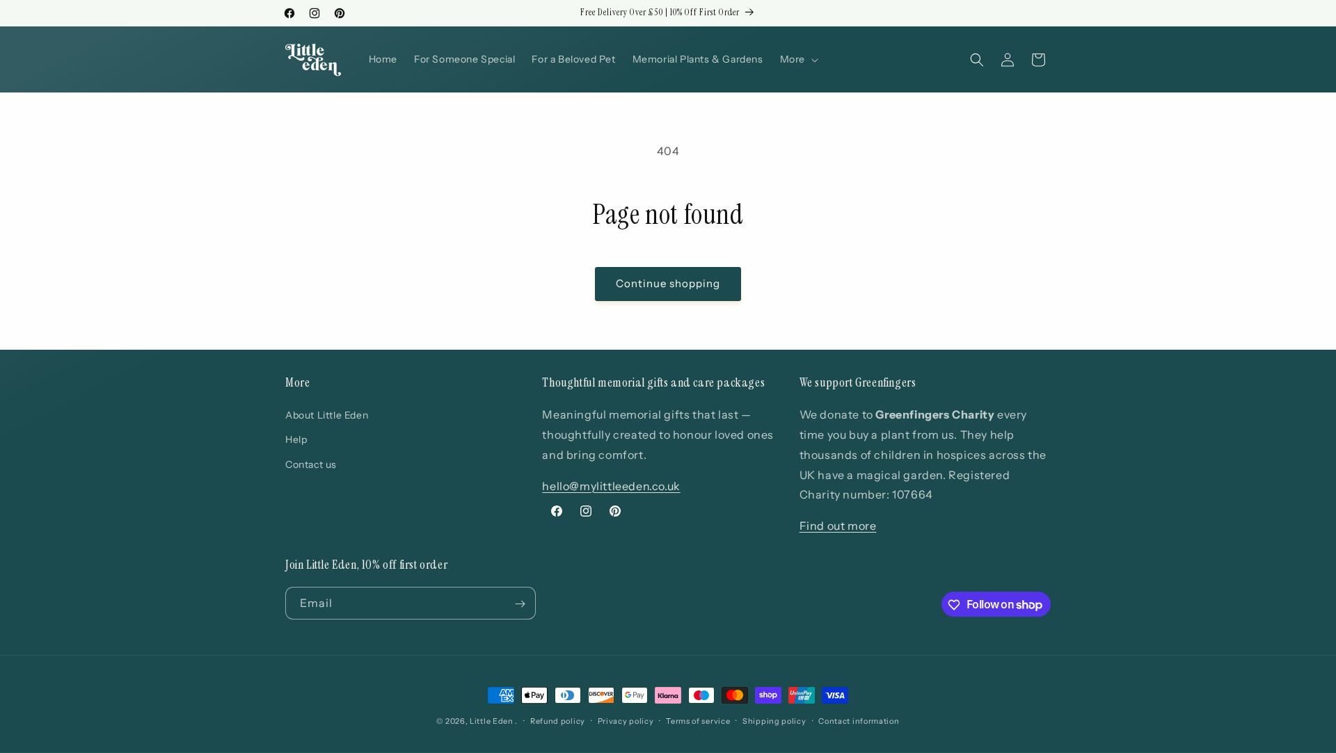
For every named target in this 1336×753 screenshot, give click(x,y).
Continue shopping (668, 283)
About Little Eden (326, 415)
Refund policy (557, 720)
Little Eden (492, 721)
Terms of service (698, 720)
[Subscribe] (519, 604)
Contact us (311, 464)
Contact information (858, 720)
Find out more (838, 526)
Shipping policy (774, 720)
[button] (798, 59)
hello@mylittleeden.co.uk (611, 486)
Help (296, 440)
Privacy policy (626, 720)
